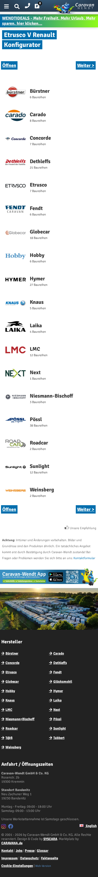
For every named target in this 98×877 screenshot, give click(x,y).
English (91, 826)
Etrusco (11, 672)
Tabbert (59, 738)
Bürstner (11, 653)
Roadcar (11, 728)
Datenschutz (29, 858)
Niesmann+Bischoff (19, 719)
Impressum (9, 858)
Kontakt (7, 851)
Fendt (57, 672)
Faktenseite (49, 858)
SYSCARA (50, 839)
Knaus (10, 700)
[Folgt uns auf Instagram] (4, 827)
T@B (9, 738)
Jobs (19, 851)
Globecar (12, 682)
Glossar (42, 851)
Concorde (12, 663)
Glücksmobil (62, 682)
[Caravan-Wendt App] (49, 585)
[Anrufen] (27, 4)
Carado (58, 653)
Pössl (57, 719)
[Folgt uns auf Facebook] (11, 827)
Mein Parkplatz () (41, 7)
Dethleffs (60, 663)
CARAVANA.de (11, 843)
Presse (29, 851)
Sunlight (59, 728)
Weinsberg (13, 747)
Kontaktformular (84, 558)
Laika (57, 700)
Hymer (58, 691)
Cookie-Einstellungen (17, 866)
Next (56, 710)
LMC (8, 710)
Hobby (10, 691)
